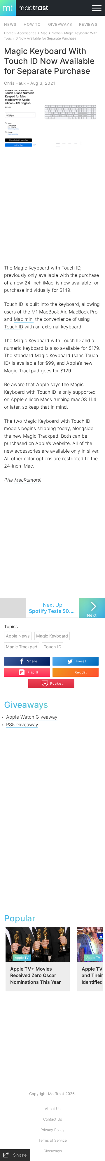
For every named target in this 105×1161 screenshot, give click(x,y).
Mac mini (24, 319)
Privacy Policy (52, 1130)
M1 (35, 312)
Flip (29, 670)
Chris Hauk (15, 83)
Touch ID (52, 646)
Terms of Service (52, 1140)
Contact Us (52, 1119)
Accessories (26, 33)
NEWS (10, 24)
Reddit (81, 672)
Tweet (81, 661)
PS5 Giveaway (22, 724)
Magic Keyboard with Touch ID (47, 268)
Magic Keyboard (52, 635)
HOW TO (32, 24)
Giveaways (52, 1151)
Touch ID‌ (13, 327)
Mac (44, 33)
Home (9, 33)
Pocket (56, 683)
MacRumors (27, 480)
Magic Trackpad (21, 646)
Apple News (18, 635)
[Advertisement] (52, 207)
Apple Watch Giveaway (31, 717)
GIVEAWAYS (60, 24)
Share (32, 661)
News (56, 33)
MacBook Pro (83, 312)
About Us (52, 1109)
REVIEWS (88, 24)
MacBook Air (52, 312)
